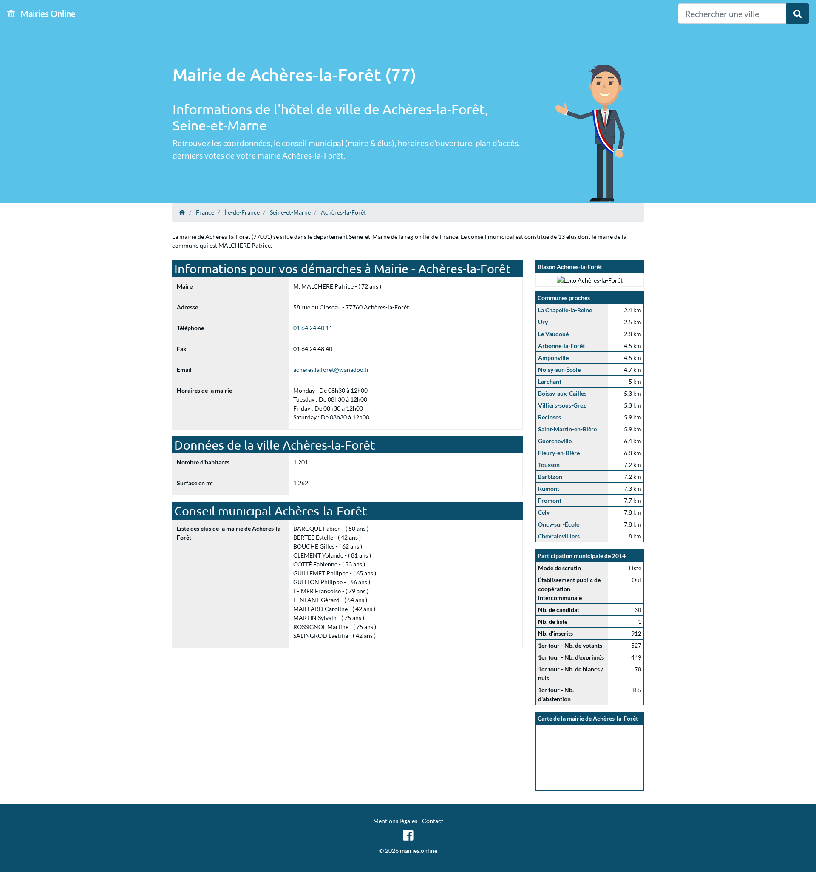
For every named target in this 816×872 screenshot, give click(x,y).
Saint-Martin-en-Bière (567, 429)
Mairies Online (47, 13)
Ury (543, 322)
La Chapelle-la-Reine (565, 310)
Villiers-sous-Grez (562, 405)
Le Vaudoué (553, 333)
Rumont (548, 488)
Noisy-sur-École (559, 369)
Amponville (553, 357)
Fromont (549, 500)
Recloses (549, 417)
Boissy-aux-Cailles (562, 393)
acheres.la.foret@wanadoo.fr (331, 369)
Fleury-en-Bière (559, 452)
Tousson (549, 464)
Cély (544, 512)
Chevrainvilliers (559, 536)
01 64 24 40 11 (312, 327)
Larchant (549, 381)
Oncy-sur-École (558, 524)
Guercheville (555, 440)
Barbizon (550, 476)
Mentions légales (395, 820)
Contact (432, 820)
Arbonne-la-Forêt (561, 345)
